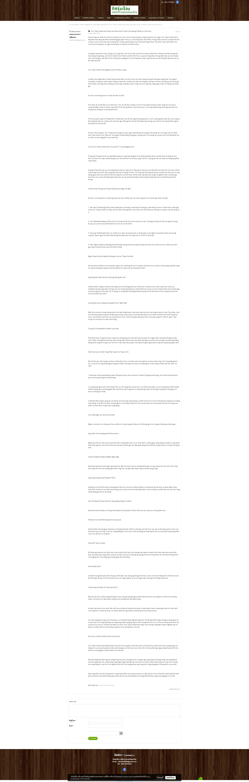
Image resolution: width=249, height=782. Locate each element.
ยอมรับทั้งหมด (170, 778)
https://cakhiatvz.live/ (107, 685)
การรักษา (101, 18)
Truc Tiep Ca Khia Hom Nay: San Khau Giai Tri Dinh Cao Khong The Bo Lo (135, 25)
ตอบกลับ (93, 738)
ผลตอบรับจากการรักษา (157, 18)
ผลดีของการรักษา (140, 18)
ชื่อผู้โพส (72, 720)
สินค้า (109, 18)
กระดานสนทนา (74, 25)
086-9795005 (169, 2)
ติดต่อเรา (171, 18)
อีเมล (71, 726)
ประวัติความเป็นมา (89, 18)
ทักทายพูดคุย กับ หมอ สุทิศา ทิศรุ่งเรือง (95, 25)
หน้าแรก (77, 18)
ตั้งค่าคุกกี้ (160, 778)
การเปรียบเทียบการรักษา (122, 18)
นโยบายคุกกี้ (86, 778)
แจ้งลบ (177, 31)
